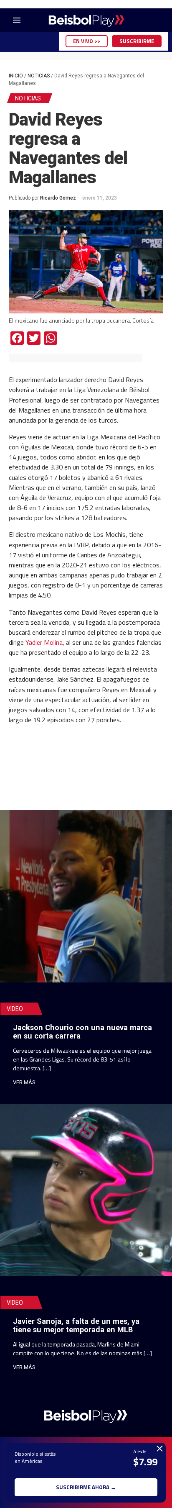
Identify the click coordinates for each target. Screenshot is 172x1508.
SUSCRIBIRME (136, 41)
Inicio (16, 76)
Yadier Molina (44, 642)
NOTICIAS (39, 76)
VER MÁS (24, 1082)
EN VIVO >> (86, 41)
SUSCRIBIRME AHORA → (86, 1487)
